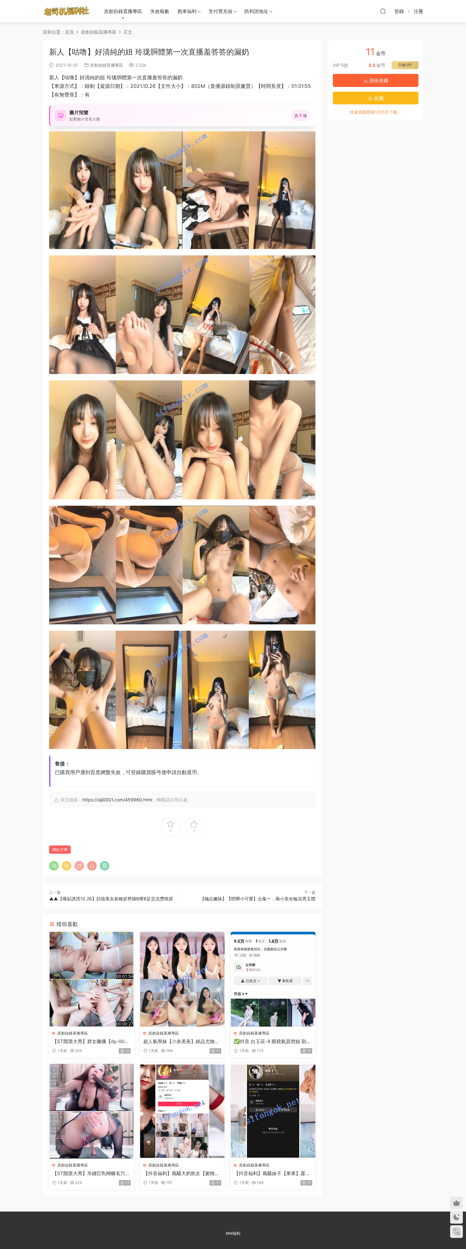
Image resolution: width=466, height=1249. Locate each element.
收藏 (378, 98)
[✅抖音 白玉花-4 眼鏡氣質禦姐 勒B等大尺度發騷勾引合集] (273, 979)
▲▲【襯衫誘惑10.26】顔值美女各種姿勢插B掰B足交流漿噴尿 (111, 898)
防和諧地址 (256, 11)
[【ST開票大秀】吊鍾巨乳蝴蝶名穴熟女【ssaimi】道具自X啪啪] (91, 1111)
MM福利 (233, 1233)
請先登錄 (378, 80)
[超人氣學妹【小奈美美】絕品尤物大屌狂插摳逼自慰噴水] (182, 979)
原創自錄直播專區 (123, 11)
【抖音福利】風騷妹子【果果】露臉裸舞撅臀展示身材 (272, 1173)
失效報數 (159, 11)
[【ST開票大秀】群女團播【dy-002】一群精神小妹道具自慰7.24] (91, 979)
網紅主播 (60, 849)
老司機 (66, 11)
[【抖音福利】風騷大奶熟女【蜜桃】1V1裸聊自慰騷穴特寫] (182, 1111)
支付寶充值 (220, 11)
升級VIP (405, 64)
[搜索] (383, 11)
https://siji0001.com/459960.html (117, 799)
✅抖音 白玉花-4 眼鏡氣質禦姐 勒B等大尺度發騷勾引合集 (271, 1041)
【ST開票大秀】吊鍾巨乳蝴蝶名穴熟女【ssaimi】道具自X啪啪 (91, 1173)
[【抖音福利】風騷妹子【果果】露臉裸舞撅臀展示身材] (273, 1111)
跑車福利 (187, 11)
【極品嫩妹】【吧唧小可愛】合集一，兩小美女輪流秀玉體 (257, 898)
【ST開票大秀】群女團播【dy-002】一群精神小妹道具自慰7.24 (88, 1041)
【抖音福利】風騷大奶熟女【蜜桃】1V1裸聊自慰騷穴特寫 (181, 1173)
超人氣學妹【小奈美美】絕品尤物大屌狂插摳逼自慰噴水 (181, 1041)
